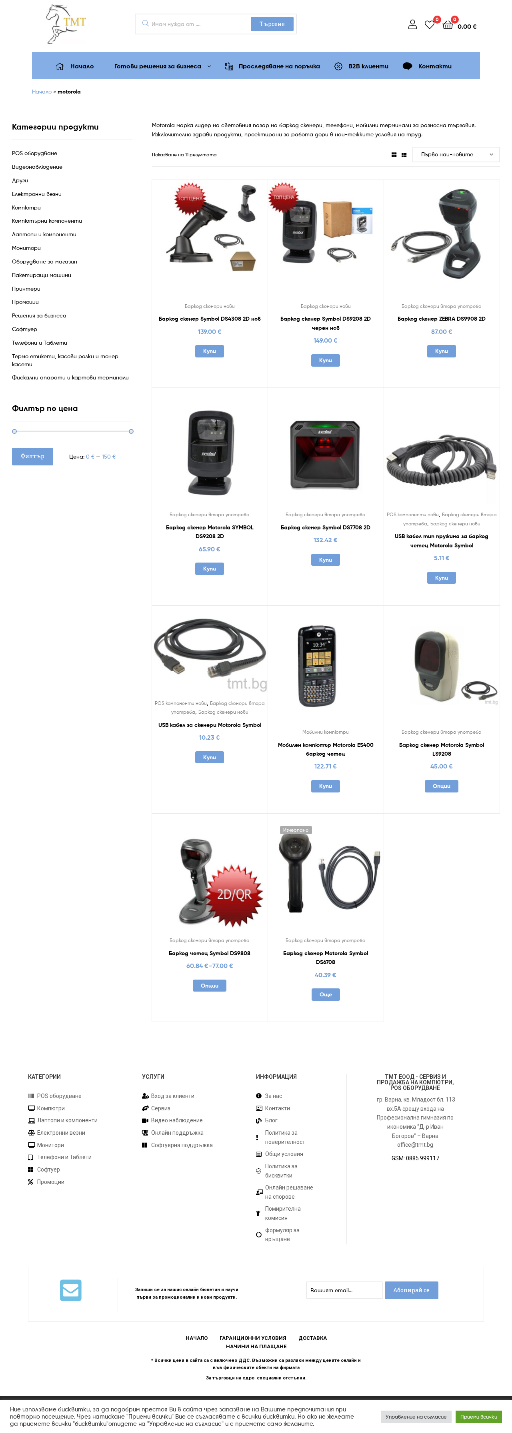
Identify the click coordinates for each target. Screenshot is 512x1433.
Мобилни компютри (325, 732)
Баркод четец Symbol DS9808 (209, 953)
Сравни (210, 243)
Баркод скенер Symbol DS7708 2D (325, 527)
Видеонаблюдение (37, 166)
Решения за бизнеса (39, 315)
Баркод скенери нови (210, 306)
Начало (42, 91)
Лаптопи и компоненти (44, 234)
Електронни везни (37, 193)
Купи (209, 351)
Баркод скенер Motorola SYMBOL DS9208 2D (210, 532)
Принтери (26, 288)
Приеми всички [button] (478, 1416)
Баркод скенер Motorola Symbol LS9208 (441, 749)
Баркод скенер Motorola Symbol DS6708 (325, 958)
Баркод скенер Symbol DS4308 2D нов (210, 318)
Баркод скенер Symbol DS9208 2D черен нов (325, 323)
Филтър (32, 456)
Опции (441, 786)
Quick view (229, 243)
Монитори (26, 247)
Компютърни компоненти (47, 220)
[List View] (404, 155)
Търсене (272, 24)
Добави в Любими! (190, 243)
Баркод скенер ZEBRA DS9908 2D (442, 318)
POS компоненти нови (413, 514)
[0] (429, 24)
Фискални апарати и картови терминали (70, 377)
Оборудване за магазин (44, 261)
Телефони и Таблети (39, 342)
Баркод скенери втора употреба (442, 306)
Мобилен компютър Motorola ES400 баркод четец (326, 749)
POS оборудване (34, 153)
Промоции (25, 301)
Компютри (26, 207)
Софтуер (24, 328)
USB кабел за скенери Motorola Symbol (209, 724)
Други (20, 180)
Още (326, 994)
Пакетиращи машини (41, 274)
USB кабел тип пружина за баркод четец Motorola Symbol (441, 541)
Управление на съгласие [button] (416, 1416)
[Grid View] (394, 155)
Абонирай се (411, 1290)
